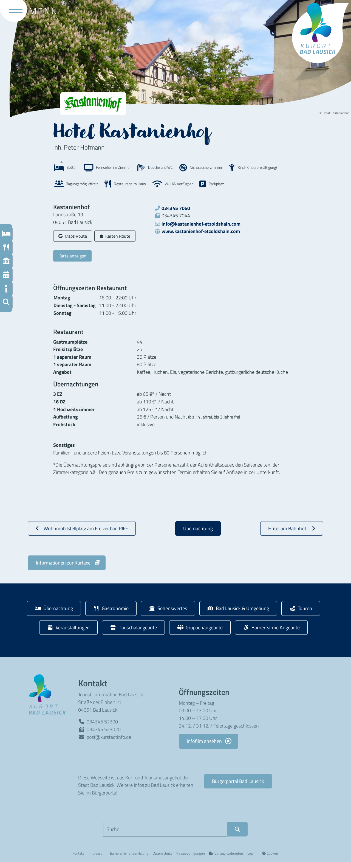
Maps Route (75, 235)
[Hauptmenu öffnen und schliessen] (13, 11)
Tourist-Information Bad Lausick (110, 694)
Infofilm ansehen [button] (205, 741)
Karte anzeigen (72, 255)
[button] (6, 302)
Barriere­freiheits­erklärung (129, 853)
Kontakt (78, 853)
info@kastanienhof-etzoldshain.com (201, 224)
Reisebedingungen (190, 853)
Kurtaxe (63, 562)
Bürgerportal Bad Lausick (238, 781)
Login (251, 853)
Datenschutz (162, 853)
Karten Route (117, 235)
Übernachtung (198, 528)
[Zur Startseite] (49, 694)
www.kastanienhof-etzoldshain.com (201, 231)
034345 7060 (176, 208)
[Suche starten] (237, 829)
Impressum (97, 853)
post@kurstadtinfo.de (109, 737)
